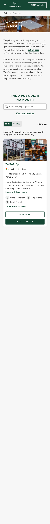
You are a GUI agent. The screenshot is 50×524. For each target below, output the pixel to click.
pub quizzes (33, 50)
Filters (40, 124)
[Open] (5, 5)
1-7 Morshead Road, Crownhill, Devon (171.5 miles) (23, 175)
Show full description (16, 192)
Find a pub (37, 5)
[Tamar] (25, 150)
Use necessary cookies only (25, 310)
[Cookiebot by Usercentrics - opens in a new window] (35, 212)
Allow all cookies (25, 301)
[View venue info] (17, 165)
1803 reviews (21, 169)
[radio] (8, 124)
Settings (38, 293)
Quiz (5, 13)
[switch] (43, 266)
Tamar (10, 164)
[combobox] (25, 106)
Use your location (25, 113)
